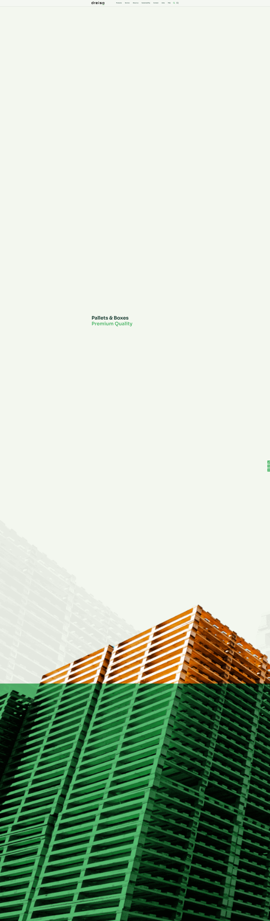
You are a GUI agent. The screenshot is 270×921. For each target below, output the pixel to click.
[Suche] (174, 3)
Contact (155, 3)
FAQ (169, 3)
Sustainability (146, 3)
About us (135, 3)
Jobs (163, 3)
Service (127, 3)
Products (119, 3)
